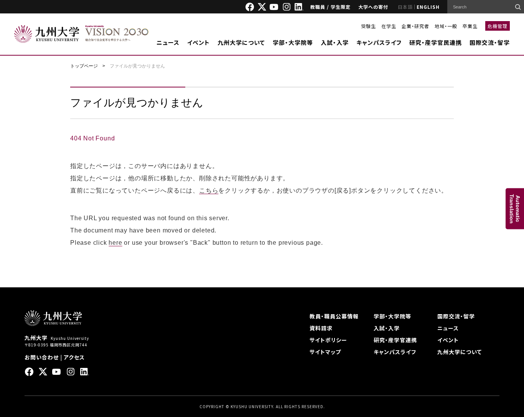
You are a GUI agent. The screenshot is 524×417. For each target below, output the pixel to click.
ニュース (168, 42)
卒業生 (470, 26)
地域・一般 (446, 26)
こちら (208, 190)
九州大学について (241, 42)
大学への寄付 (373, 6)
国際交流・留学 (490, 42)
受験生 (368, 26)
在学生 (388, 26)
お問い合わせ (42, 357)
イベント (198, 42)
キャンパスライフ (379, 42)
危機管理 (498, 26)
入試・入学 (335, 42)
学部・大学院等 (293, 42)
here (115, 242)
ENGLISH (428, 6)
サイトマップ (325, 352)
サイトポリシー (328, 340)
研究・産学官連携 (395, 340)
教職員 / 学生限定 (330, 6)
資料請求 (321, 328)
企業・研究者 (415, 26)
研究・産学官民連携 (435, 42)
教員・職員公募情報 (334, 316)
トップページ (84, 66)
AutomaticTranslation (515, 208)
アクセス (74, 357)
